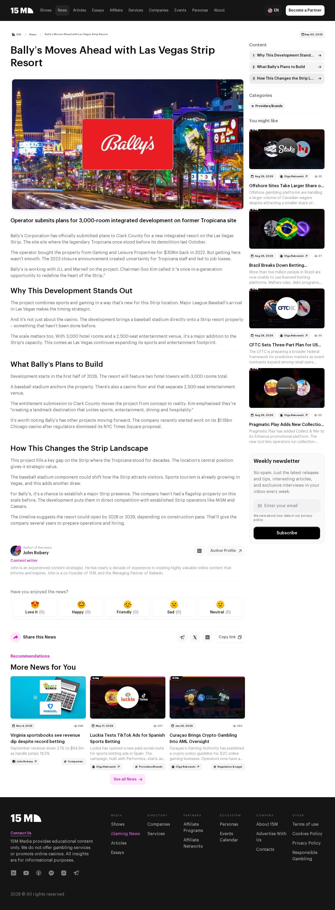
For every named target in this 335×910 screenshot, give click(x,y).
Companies (159, 10)
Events (180, 10)
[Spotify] (51, 873)
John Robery (36, 553)
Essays (98, 10)
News (62, 10)
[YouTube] (26, 873)
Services (136, 10)
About (219, 10)
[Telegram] (76, 873)
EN (276, 10)
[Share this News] (15, 637)
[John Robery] (15, 551)
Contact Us (20, 833)
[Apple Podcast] (39, 873)
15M (18, 34)
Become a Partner (305, 10)
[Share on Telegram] (182, 637)
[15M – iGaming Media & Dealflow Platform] (22, 10)
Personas (200, 10)
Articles (79, 10)
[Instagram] (64, 873)
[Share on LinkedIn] (207, 637)
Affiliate (116, 10)
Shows (46, 10)
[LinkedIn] (199, 551)
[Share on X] (195, 637)
